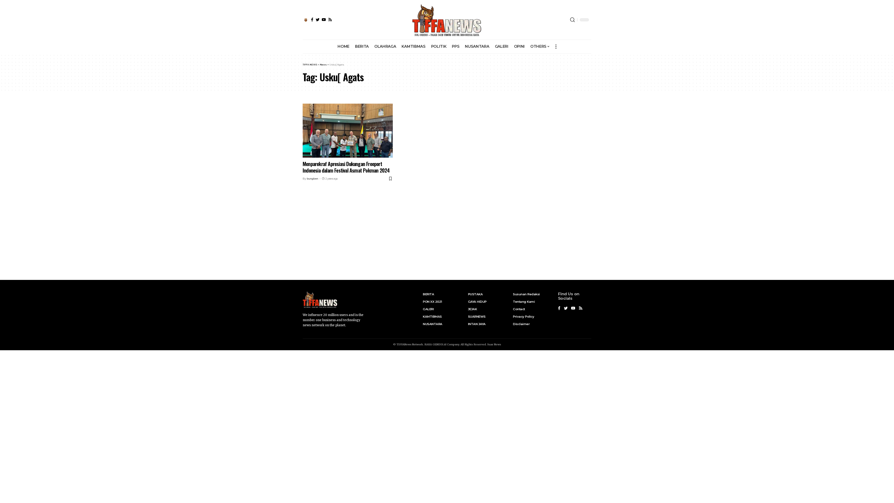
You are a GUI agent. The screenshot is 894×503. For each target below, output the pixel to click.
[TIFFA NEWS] (447, 19)
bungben (312, 178)
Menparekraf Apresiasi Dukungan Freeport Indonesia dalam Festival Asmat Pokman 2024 (346, 167)
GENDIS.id (439, 344)
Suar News (494, 344)
